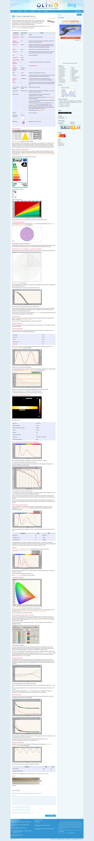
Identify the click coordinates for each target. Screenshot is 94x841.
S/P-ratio (68, 103)
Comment (13, 795)
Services (26, 11)
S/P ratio (13, 82)
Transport (73, 79)
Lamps (73, 75)
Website (13, 812)
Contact (39, 11)
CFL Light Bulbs (63, 69)
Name (13, 807)
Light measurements (33, 18)
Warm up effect (31, 100)
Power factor (14, 343)
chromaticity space (17, 608)
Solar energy (62, 79)
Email (13, 809)
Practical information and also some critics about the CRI (39, 619)
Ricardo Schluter (63, 102)
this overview (16, 27)
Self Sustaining (75, 78)
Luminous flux (14, 57)
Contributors (32, 11)
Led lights (61, 76)
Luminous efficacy (15, 59)
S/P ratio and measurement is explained (22, 549)
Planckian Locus (45, 652)
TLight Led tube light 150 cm (25, 16)
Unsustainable (74, 80)
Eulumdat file (47, 26)
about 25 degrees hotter (50, 97)
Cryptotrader (72, 122)
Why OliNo (19, 11)
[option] (70, 30)
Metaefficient (60, 123)
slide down (62, 106)
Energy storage (75, 71)
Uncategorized (62, 80)
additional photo (41, 110)
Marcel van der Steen (25, 18)
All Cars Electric (61, 122)
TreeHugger (72, 123)
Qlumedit (33, 223)
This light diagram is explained (20, 225)
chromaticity (24, 655)
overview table (17, 141)
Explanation (74, 73)
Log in (59, 141)
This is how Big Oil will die (18, 835)
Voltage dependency (32, 104)
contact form (71, 832)
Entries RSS (69, 839)
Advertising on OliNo (61, 839)
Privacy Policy (53, 839)
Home (13, 11)
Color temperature (15, 34)
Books (73, 67)
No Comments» (53, 18)
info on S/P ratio (17, 575)
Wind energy (62, 82)
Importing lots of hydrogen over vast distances (73, 101)
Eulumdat (52, 223)
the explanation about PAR (24, 508)
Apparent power (15, 341)
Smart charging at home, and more (75, 102)
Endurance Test (75, 70)
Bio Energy (62, 67)
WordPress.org (61, 145)
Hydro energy (62, 75)
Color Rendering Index (33, 65)
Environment (62, 73)
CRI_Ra (13, 65)
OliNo (61, 78)
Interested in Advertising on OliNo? (71, 63)
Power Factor (14, 51)
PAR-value (14, 75)
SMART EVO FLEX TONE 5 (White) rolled (21, 824)
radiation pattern (17, 283)
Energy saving (62, 71)
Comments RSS (75, 839)
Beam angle (14, 44)
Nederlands (77, 11)
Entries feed (60, 142)
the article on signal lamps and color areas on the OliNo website (33, 611)
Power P (13, 49)
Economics (62, 70)
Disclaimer (45, 11)
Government (62, 74)
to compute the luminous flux (26, 319)
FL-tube (22, 72)
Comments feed (61, 144)
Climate (73, 69)
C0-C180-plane (43, 44)
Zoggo (61, 101)
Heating (73, 74)
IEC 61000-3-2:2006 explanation (29, 370)
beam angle (37, 312)
